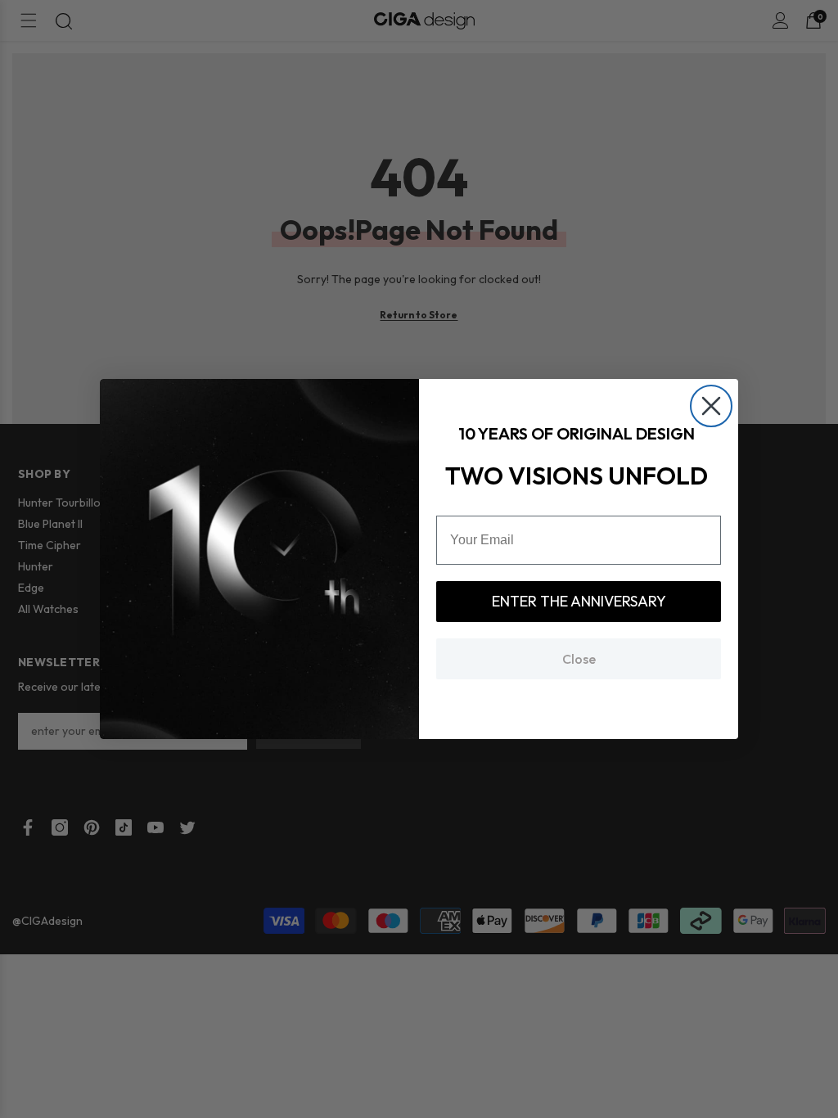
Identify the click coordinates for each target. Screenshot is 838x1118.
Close (579, 659)
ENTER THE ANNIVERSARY (579, 601)
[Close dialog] (711, 405)
